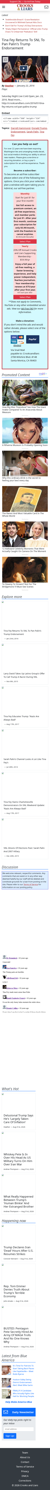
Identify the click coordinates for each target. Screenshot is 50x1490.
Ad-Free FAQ (27, 308)
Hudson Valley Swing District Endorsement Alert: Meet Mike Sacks (23, 1382)
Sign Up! (9, 1436)
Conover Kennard (11, 1258)
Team (25, 1452)
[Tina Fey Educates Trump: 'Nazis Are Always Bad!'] (25, 700)
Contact (25, 1462)
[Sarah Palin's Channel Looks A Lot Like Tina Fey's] (25, 742)
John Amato (8, 1301)
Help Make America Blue (18, 1401)
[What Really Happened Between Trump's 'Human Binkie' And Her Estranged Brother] (18, 1183)
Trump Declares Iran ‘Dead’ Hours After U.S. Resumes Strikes (18, 1250)
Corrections (25, 1480)
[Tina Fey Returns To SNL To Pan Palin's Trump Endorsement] (25, 614)
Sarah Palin (32, 131)
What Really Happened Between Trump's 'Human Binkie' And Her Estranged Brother (19, 1201)
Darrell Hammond (20, 128)
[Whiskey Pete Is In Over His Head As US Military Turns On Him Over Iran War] (18, 1141)
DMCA (25, 1476)
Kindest (17, 345)
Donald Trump (39, 128)
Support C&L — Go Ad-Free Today (25, 1)
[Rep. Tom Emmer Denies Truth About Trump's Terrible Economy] (18, 1273)
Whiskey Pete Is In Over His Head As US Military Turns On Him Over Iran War (18, 1159)
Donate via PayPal (32, 339)
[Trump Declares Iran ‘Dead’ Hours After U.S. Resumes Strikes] (18, 1234)
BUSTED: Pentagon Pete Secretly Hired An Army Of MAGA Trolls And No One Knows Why (18, 1335)
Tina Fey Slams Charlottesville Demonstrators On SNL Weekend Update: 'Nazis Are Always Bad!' (24, 805)
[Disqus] (25, 983)
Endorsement (18, 131)
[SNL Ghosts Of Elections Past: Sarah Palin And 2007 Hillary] (25, 831)
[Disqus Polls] (25, 921)
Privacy (25, 1471)
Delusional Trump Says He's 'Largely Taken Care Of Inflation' (18, 1118)
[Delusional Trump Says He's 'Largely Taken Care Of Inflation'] (18, 1102)
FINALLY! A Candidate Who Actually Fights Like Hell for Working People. (23, 1393)
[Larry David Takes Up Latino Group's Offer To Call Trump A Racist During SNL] (25, 657)
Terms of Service (30, 884)
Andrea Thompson (11, 1169)
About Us (25, 1457)
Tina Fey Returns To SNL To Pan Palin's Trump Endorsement (23, 44)
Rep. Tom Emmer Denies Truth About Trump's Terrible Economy (16, 1291)
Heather (9, 85)
